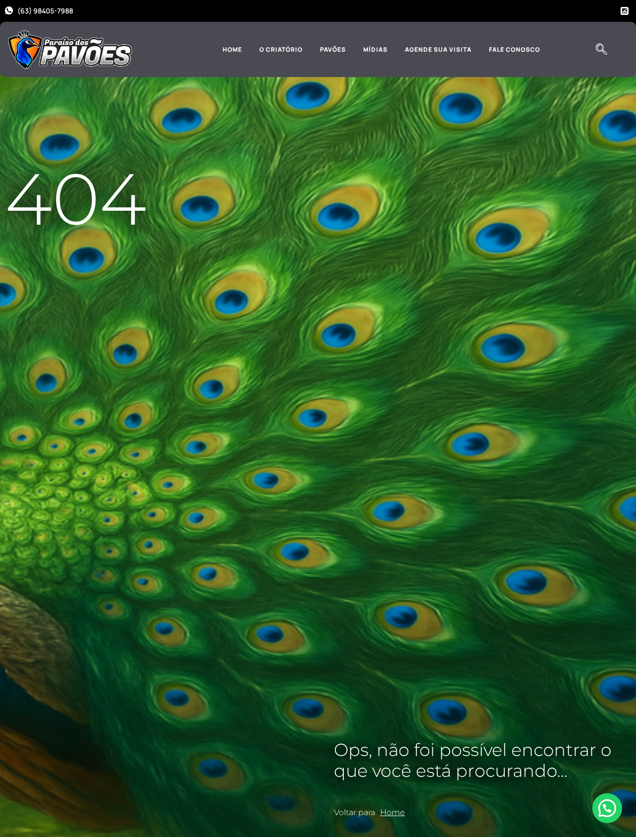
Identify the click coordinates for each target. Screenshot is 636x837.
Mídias (375, 49)
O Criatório (281, 49)
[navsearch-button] (601, 50)
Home (232, 49)
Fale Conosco (514, 49)
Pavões (333, 49)
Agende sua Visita (438, 49)
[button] (607, 808)
